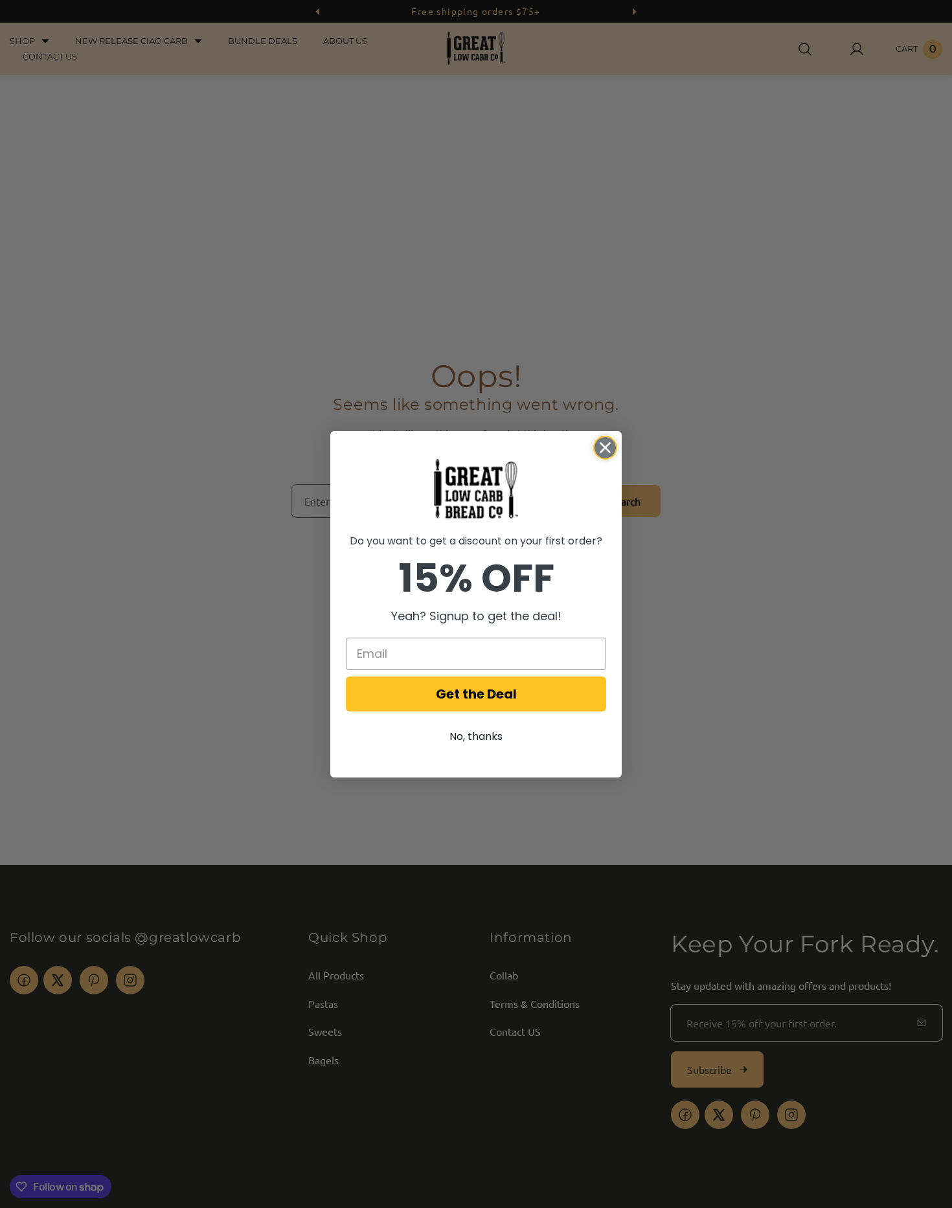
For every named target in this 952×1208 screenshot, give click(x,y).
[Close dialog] (605, 447)
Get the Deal (476, 694)
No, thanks (476, 736)
